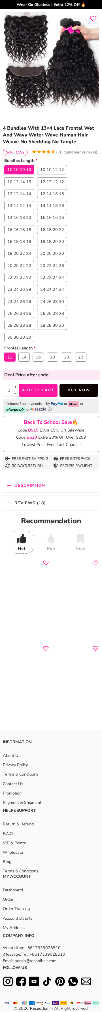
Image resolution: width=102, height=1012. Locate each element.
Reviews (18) (30, 503)
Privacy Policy (15, 765)
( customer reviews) (76, 152)
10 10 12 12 (52, 169)
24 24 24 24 (52, 289)
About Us (11, 755)
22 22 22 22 (19, 277)
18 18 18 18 (19, 241)
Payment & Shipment (22, 802)
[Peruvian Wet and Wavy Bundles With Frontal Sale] (51, 60)
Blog (7, 861)
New (80, 548)
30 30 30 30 (19, 337)
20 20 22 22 (19, 265)
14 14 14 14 (19, 205)
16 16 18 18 (19, 229)
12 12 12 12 (52, 182)
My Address (14, 927)
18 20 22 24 (19, 253)
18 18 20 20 (52, 241)
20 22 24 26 (52, 265)
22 (80, 357)
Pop (51, 548)
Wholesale (13, 852)
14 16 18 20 (19, 217)
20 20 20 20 (52, 253)
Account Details (17, 918)
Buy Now (79, 390)
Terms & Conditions (20, 774)
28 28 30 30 (52, 325)
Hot (22, 548)
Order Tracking (16, 908)
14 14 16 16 (52, 205)
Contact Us (13, 784)
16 (38, 357)
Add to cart (38, 390)
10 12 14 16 (19, 182)
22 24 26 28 (19, 289)
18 (52, 357)
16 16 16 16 (52, 217)
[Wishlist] (93, 18)
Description (29, 485)
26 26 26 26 (19, 313)
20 (66, 357)
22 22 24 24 (52, 277)
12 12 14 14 (19, 194)
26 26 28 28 (52, 313)
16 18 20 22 (52, 229)
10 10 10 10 (19, 169)
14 (24, 357)
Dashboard (13, 890)
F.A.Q (8, 833)
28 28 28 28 (19, 325)
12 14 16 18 (52, 194)
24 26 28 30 (52, 301)
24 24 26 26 (19, 301)
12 (9, 357)
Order (8, 899)
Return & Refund (18, 824)
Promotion (12, 793)
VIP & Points (14, 843)
